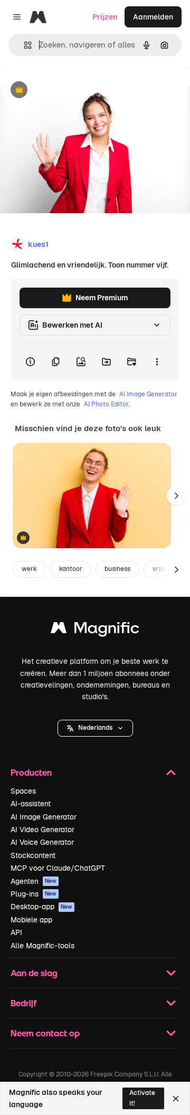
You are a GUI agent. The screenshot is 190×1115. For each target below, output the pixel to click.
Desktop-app (41, 906)
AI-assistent (31, 803)
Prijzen (104, 17)
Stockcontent (33, 855)
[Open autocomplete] (23, 45)
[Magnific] (95, 630)
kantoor (70, 569)
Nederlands (95, 727)
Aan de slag (34, 972)
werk (29, 569)
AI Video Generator (42, 829)
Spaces (23, 791)
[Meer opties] (156, 361)
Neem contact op (45, 1032)
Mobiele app (31, 920)
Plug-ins (33, 894)
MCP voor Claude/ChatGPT (58, 868)
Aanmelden (153, 17)
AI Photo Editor (106, 404)
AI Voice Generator (42, 842)
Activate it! (142, 1098)
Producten (31, 772)
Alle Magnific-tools (42, 945)
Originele (69, 90)
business (117, 569)
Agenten (33, 881)
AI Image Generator (148, 394)
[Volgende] (176, 495)
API (16, 932)
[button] (95, 728)
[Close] (175, 1098)
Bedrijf (23, 1002)
